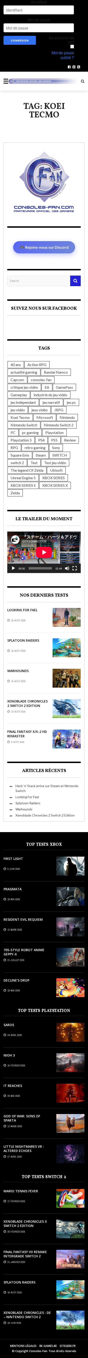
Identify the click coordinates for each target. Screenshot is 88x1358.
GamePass (64, 387)
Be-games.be (48, 1346)
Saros (9, 1025)
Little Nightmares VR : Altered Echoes (24, 1148)
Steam (41, 455)
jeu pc (71, 402)
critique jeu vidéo (24, 387)
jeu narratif (51, 402)
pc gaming (30, 432)
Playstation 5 (21, 440)
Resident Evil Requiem (23, 919)
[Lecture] (13, 568)
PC (13, 432)
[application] (44, 552)
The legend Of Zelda (27, 470)
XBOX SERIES (53, 477)
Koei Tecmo (20, 417)
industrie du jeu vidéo (50, 394)
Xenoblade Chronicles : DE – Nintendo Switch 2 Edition (27, 1316)
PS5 (54, 440)
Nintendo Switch (24, 425)
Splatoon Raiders (23, 640)
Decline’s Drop (16, 980)
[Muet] (67, 568)
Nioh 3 (9, 1055)
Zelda (15, 493)
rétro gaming (35, 447)
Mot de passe (39, 20)
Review (70, 440)
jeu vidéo (18, 410)
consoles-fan (41, 379)
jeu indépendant (23, 402)
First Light (13, 858)
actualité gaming (24, 372)
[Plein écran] (74, 568)
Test (34, 462)
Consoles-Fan (38, 1351)
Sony (56, 447)
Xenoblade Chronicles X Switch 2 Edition (25, 1223)
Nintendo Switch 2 (58, 425)
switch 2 (17, 462)
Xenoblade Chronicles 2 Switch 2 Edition (27, 703)
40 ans (16, 364)
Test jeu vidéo (55, 462)
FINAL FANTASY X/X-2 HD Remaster (27, 733)
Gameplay (19, 394)
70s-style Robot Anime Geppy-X (24, 952)
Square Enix (20, 455)
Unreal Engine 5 (23, 477)
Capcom (17, 379)
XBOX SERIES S (23, 485)
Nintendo (67, 417)
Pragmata (13, 889)
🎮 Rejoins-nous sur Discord (44, 247)
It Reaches (13, 1085)
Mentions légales (23, 1346)
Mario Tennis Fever (21, 1191)
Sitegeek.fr (68, 1346)
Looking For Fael (22, 610)
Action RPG (36, 364)
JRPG (58, 410)
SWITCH (59, 455)
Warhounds (18, 671)
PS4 (41, 440)
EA (47, 387)
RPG (14, 447)
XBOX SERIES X (55, 485)
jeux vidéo (39, 410)
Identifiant (39, 2)
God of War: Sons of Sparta (22, 1118)
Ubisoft (56, 470)
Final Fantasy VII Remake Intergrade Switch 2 (25, 1254)
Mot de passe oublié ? (63, 55)
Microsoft (44, 417)
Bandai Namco (56, 372)
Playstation (54, 432)
